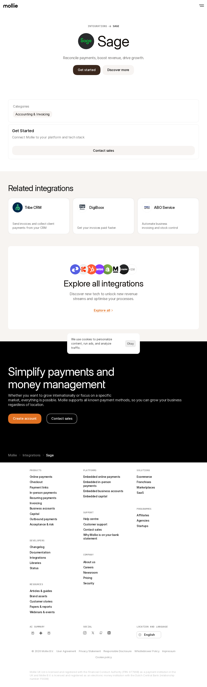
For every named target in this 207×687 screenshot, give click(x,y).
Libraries (35, 563)
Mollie (12, 455)
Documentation (40, 552)
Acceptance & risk (42, 524)
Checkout (36, 482)
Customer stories (41, 601)
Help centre (91, 519)
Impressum (168, 651)
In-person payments (43, 492)
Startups (142, 526)
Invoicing (36, 503)
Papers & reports (41, 606)
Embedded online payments (101, 476)
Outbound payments (43, 519)
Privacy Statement (90, 651)
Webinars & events (42, 612)
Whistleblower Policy (146, 651)
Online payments (41, 476)
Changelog (37, 547)
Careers (88, 567)
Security (88, 583)
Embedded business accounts (103, 491)
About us (89, 562)
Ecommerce (144, 476)
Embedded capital (95, 496)
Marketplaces (146, 487)
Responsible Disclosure (118, 651)
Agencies (143, 520)
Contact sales (92, 529)
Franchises (144, 482)
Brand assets (38, 596)
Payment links (39, 487)
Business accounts (42, 508)
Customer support (95, 524)
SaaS (140, 492)
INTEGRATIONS (97, 26)
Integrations (31, 455)
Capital (34, 514)
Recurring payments (43, 498)
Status (34, 568)
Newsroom (90, 572)
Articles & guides (41, 591)
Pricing (87, 577)
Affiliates (143, 515)
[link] (75, 269)
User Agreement (66, 651)
